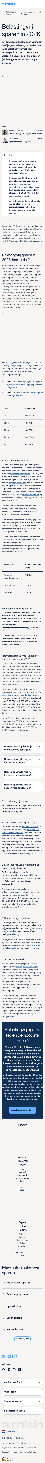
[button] (42, 3)
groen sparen (17, 889)
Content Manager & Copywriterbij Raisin (25, 134)
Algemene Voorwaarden (13, 1447)
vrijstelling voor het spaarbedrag (17, 695)
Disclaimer (32, 1447)
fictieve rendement (30, 494)
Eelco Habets (13, 139)
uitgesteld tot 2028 (17, 483)
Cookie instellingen (28, 1452)
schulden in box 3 (30, 826)
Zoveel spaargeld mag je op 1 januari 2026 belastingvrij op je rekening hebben (24, 384)
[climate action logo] (8, 1459)
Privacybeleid (8, 1443)
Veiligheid (21, 1443)
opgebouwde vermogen (20, 362)
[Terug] (3, 13)
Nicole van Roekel (15, 131)
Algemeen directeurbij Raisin (20, 142)
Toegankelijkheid (9, 1452)
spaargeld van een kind (27, 966)
